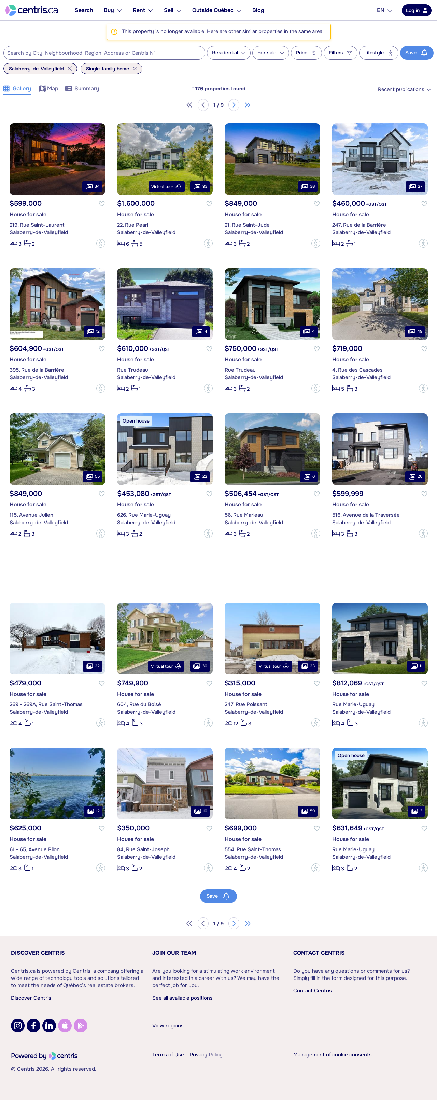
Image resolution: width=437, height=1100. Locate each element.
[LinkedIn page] (49, 1025)
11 (421, 666)
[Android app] (80, 1025)
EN (380, 10)
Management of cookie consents (332, 1054)
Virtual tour (162, 186)
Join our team (174, 952)
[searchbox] (100, 53)
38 (312, 186)
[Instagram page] (18, 1025)
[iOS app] (65, 1025)
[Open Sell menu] (179, 10)
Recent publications (401, 89)
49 (419, 331)
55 (97, 476)
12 (98, 331)
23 (312, 666)
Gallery (22, 88)
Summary (86, 88)
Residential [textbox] (225, 52)
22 (204, 476)
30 (204, 666)
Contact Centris (319, 952)
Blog (258, 10)
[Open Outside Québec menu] (239, 10)
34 (97, 186)
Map (52, 88)
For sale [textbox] (267, 52)
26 (420, 476)
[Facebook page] (33, 1025)
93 (204, 186)
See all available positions (182, 998)
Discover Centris (38, 952)
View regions (168, 1025)
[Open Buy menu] (119, 10)
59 (312, 811)
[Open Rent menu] (150, 10)
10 (205, 811)
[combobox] (104, 53)
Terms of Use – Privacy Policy (187, 1054)
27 (420, 186)
